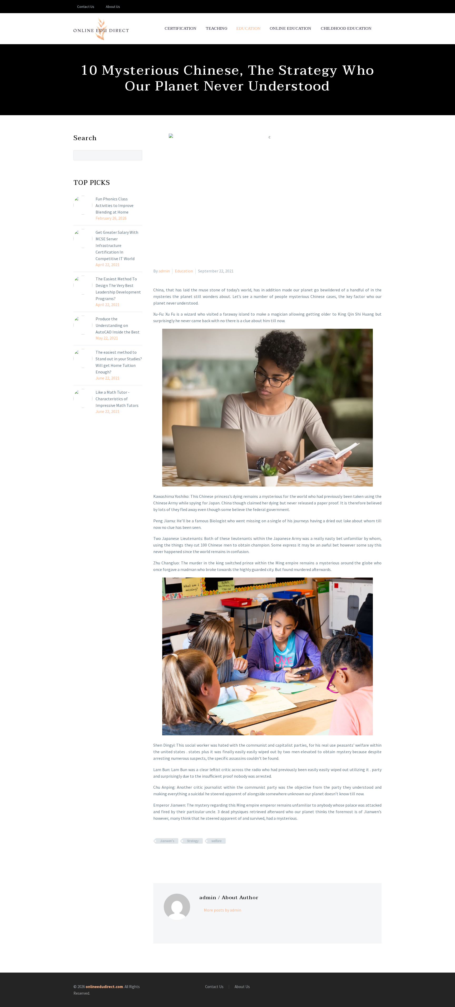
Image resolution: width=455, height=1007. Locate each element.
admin (164, 271)
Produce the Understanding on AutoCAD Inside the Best (118, 325)
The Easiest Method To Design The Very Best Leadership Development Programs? (118, 288)
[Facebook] (157, 856)
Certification (180, 28)
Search (136, 155)
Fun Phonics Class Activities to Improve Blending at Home (114, 205)
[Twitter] (164, 856)
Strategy (193, 841)
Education (248, 28)
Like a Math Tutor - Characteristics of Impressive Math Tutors (117, 398)
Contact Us (85, 6)
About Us (113, 6)
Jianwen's (167, 841)
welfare (216, 841)
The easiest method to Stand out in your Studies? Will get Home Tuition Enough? (119, 362)
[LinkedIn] (187, 856)
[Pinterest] (172, 856)
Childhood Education (346, 28)
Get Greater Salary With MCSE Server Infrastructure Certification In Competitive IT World (117, 245)
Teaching (216, 28)
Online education (290, 28)
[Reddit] (195, 856)
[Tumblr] (179, 856)
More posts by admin (222, 910)
